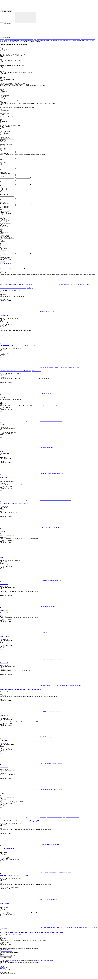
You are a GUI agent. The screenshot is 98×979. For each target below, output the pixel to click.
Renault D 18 (4, 397)
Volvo (24, 41)
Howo (83, 40)
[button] (49, 30)
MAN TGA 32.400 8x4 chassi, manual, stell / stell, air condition (18, 346)
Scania (13, 41)
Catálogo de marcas (48, 960)
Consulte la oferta (5, 949)
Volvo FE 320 (4, 715)
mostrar (2, 262)
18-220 (2, 425)
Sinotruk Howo (18, 41)
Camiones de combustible (31, 40)
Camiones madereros (52, 40)
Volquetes (12, 39)
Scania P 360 (4, 793)
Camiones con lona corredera (73, 39)
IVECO (86, 40)
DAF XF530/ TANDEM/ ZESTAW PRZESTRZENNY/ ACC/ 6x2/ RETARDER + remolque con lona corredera (31, 932)
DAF (80, 40)
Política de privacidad (17, 960)
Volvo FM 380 (4, 740)
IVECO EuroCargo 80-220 (7, 848)
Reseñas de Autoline (38, 960)
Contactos (13, 955)
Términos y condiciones (5, 960)
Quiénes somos (3, 955)
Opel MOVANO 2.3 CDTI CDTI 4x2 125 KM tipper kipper (16, 288)
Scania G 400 (4, 451)
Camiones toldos (21, 40)
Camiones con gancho (60, 39)
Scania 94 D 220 (5, 477)
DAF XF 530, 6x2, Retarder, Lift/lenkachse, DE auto (15, 876)
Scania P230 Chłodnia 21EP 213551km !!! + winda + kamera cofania (20, 689)
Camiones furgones (31, 39)
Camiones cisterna (42, 40)
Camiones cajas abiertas (21, 39)
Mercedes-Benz (3, 41)
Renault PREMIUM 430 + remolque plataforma (14, 503)
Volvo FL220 (4, 584)
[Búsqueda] (25, 17)
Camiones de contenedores (64, 40)
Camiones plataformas (11, 40)
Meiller (92, 40)
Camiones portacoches (86, 39)
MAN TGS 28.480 (5, 903)
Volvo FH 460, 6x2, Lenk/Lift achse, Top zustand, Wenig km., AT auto (21, 821)
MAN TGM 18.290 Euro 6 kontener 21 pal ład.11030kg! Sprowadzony (20, 371)
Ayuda (9, 955)
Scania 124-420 (4, 636)
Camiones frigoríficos (50, 39)
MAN (89, 40)
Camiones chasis (41, 39)
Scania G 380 (4, 767)
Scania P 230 (4, 610)
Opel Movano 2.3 (5, 315)
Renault (9, 41)
